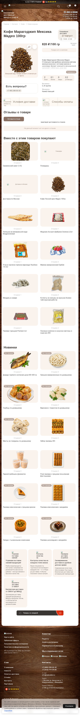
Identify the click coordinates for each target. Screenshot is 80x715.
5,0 (9, 689)
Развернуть (71, 72)
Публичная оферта (11, 640)
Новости (7, 671)
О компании (8, 667)
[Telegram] (54, 656)
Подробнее (8, 710)
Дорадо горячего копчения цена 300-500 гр (20, 375)
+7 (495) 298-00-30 (70, 15)
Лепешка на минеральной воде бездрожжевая (15, 233)
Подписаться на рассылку (52, 646)
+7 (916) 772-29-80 (70, 17)
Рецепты (45, 639)
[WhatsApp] (63, 656)
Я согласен (69, 706)
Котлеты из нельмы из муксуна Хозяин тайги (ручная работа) (55, 299)
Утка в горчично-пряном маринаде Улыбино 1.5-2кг (20, 266)
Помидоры (44, 166)
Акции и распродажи (50, 642)
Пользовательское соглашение (16, 644)
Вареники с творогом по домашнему (54, 408)
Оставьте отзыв (14, 119)
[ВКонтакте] (46, 656)
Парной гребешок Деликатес (14, 474)
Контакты (8, 681)
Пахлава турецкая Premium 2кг (15, 331)
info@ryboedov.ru (48, 675)
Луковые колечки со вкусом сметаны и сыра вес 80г (56, 332)
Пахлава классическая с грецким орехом (19, 507)
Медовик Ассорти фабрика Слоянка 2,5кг (56, 232)
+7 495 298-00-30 (14, 91)
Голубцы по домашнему (12, 408)
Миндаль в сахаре (10, 298)
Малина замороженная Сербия (52, 265)
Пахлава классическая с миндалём (54, 507)
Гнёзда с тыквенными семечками (16, 540)
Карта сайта (9, 637)
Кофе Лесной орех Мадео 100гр (53, 199)
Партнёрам (8, 684)
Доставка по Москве (11, 199)
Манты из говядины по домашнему (17, 441)
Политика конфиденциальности (16, 647)
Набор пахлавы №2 (47, 441)
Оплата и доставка (11, 674)
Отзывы (7, 677)
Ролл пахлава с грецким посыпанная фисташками (54, 475)
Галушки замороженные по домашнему (56, 375)
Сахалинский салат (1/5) (12, 166)
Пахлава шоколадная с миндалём (53, 540)
